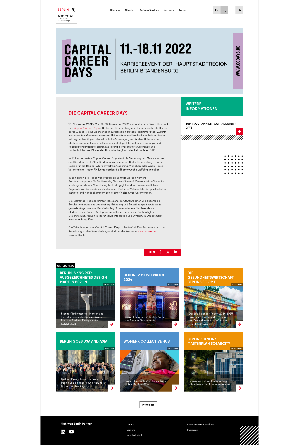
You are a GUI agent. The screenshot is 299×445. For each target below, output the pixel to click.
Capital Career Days (86, 128)
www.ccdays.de (147, 231)
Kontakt (130, 424)
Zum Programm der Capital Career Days (202, 125)
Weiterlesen (62, 298)
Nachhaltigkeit (134, 435)
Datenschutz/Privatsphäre (200, 424)
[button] (161, 252)
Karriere (130, 429)
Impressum (192, 429)
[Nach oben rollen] (249, 435)
